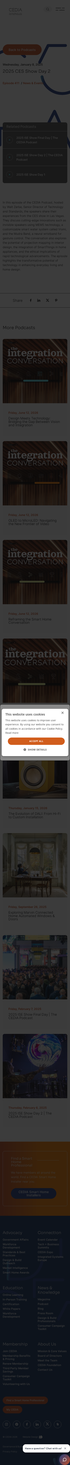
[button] (35, 750)
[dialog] (35, 732)
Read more (11, 732)
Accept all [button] (36, 741)
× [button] (62, 713)
